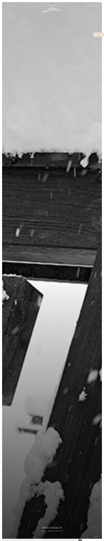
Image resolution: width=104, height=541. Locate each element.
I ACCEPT (80, 540)
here (36, 540)
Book (98, 34)
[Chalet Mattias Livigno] (52, 11)
